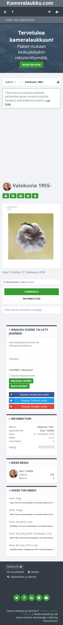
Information (31, 298)
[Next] (35, 195)
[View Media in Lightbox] (20, 195)
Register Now (31, 64)
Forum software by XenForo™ (23, 610)
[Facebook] (24, 597)
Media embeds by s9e (46, 614)
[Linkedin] (31, 597)
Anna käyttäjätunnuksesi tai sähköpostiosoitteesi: (24, 344)
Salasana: (14, 358)
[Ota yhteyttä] (46, 597)
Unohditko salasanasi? (21, 369)
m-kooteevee (11, 282)
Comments (32, 291)
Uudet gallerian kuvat (20, 20)
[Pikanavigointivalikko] (58, 82)
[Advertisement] (31, 142)
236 (52, 474)
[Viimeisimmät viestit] (12, 11)
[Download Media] (6, 195)
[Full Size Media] (13, 195)
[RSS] (39, 597)
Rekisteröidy (19, 386)
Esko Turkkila (11, 272)
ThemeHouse (50, 620)
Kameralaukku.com (30, 3)
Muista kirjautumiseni (23, 375)
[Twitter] (16, 597)
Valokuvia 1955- (45, 427)
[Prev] (28, 195)
